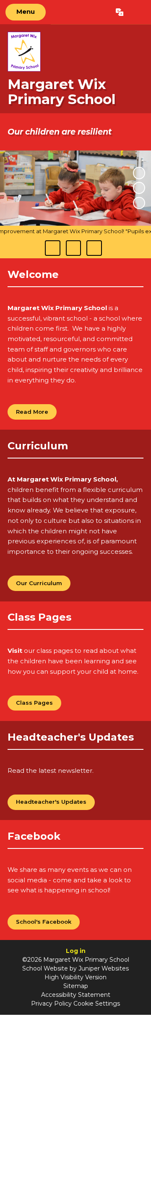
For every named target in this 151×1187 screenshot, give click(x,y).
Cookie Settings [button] (96, 1003)
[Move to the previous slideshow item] (139, 188)
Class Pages (34, 702)
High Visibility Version (75, 977)
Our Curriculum (39, 583)
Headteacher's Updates (51, 801)
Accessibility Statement (75, 995)
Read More (32, 411)
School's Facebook (43, 921)
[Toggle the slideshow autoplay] (139, 173)
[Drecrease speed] (73, 247)
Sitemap (75, 986)
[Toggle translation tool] (119, 12)
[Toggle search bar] (137, 12)
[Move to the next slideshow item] (139, 203)
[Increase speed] (94, 247)
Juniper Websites (103, 968)
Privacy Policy (51, 1003)
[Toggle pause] (52, 247)
